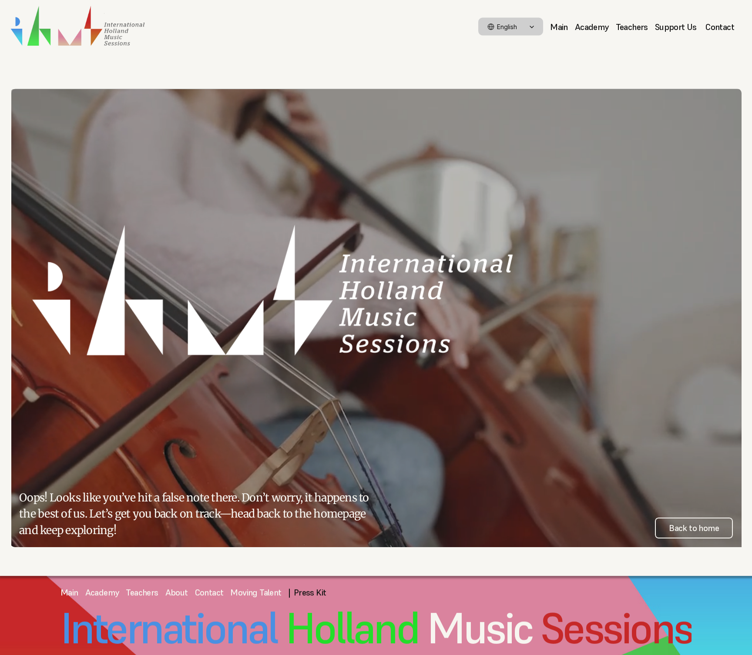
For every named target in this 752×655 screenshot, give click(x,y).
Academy (592, 26)
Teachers (632, 26)
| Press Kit (307, 592)
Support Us (676, 26)
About (176, 592)
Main (559, 26)
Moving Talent (255, 592)
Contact (719, 26)
